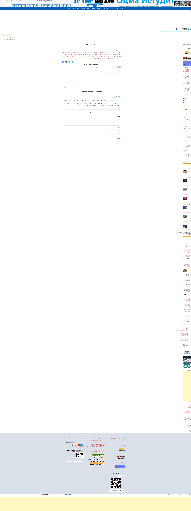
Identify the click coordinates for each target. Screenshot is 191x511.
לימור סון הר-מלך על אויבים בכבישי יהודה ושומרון (186, 84)
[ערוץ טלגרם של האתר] (188, 29)
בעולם (188, 31)
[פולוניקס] (187, 367)
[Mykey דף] (176, 29)
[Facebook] (62, 62)
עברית (68, 438)
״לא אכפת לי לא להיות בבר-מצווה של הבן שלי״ (187, 185)
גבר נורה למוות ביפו (187, 105)
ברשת (88, 8)
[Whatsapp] (69, 62)
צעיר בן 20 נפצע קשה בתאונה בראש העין (187, 120)
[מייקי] (72, 445)
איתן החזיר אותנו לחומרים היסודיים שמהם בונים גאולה (187, 239)
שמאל (177, 31)
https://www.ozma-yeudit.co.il (98, 451)
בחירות (78, 8)
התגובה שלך (117, 116)
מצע (117, 8)
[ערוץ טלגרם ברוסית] (186, 29)
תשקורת (163, 31)
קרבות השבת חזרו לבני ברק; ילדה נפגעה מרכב (187, 137)
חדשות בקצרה (9, 35)
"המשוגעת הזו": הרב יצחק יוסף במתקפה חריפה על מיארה (187, 146)
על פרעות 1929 (66, 87)
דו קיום (167, 31)
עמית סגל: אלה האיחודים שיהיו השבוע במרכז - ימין (187, 203)
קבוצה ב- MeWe (187, 419)
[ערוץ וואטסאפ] (182, 29)
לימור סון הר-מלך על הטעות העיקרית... (9, 37)
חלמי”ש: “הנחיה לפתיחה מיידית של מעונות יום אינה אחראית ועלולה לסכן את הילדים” (187, 319)
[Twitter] (63, 62)
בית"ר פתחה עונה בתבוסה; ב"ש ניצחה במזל (187, 212)
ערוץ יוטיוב (188, 416)
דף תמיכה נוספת (187, 414)
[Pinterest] (65, 62)
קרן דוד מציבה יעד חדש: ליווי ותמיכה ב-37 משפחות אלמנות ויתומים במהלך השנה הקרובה (186, 289)
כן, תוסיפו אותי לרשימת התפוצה (114, 136)
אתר (119, 133)
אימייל (119, 130)
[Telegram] (72, 62)
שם (119, 127)
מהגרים (120, 71)
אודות (69, 8)
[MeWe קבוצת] (180, 29)
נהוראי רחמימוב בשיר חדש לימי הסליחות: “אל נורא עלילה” (187, 176)
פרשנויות (98, 8)
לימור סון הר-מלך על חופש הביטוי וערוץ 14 (186, 80)
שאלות (74, 8)
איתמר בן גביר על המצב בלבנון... (8, 37)
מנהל (90, 47)
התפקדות (93, 8)
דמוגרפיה (180, 31)
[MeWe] (66, 62)
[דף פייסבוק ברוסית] (190, 29)
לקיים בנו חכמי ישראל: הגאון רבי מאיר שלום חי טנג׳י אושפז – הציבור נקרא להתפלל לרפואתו (186, 265)
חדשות (104, 8)
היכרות (121, 8)
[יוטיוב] (184, 29)
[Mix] (68, 62)
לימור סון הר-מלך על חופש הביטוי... (9, 38)
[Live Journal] (73, 62)
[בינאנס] (187, 357)
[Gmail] (71, 62)
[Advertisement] (95, 19)
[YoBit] (187, 363)
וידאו (108, 8)
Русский (68, 437)
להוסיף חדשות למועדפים (80, 446)
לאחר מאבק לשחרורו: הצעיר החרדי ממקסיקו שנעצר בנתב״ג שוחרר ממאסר (187, 312)
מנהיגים (112, 8)
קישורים (83, 8)
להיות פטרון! (123, 462)
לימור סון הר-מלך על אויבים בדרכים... (9, 39)
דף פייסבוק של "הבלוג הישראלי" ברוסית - (187, 412)
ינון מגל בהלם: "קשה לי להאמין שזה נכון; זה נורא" (187, 194)
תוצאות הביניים (117, 87)
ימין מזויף (170, 31)
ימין (174, 31)
